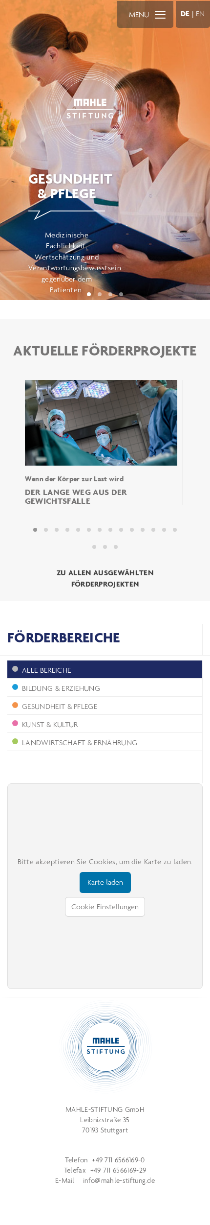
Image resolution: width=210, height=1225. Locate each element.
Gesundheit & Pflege (59, 706)
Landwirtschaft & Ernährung (79, 742)
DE (185, 13)
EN (200, 13)
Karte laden (105, 882)
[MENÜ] (160, 14)
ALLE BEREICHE (46, 670)
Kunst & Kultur (50, 724)
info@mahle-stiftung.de (119, 1180)
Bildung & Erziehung (61, 688)
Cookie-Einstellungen (105, 906)
